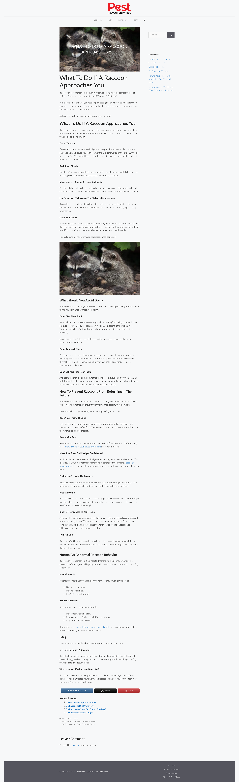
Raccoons (74, 719)
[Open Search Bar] (144, 20)
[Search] (171, 35)
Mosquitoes (122, 20)
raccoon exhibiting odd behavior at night (91, 627)
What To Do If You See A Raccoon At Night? (79, 721)
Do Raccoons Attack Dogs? (79, 712)
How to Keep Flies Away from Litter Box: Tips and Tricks (160, 79)
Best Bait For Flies (157, 67)
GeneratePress (101, 772)
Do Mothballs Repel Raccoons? (81, 702)
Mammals (66, 719)
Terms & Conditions (171, 777)
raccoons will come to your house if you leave (80, 446)
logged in (75, 745)
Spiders (135, 20)
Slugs (110, 20)
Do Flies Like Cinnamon (159, 71)
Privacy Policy (171, 773)
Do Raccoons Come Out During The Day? (86, 709)
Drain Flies (98, 20)
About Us (171, 765)
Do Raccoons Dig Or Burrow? (80, 706)
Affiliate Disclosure (171, 769)
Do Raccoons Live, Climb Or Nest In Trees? (78, 724)
